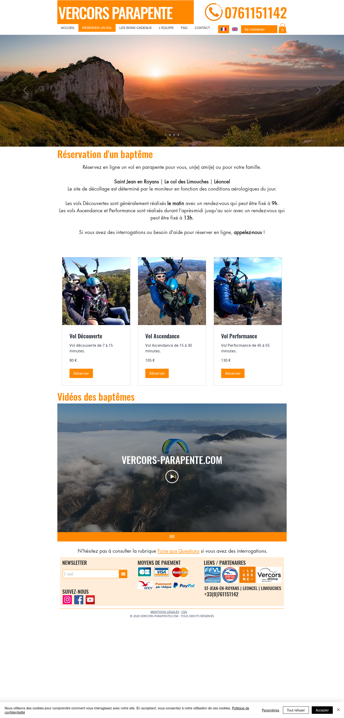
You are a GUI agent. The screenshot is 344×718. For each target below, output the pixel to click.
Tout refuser (296, 710)
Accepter (322, 710)
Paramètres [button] (270, 710)
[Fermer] (338, 710)
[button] (250, 339)
